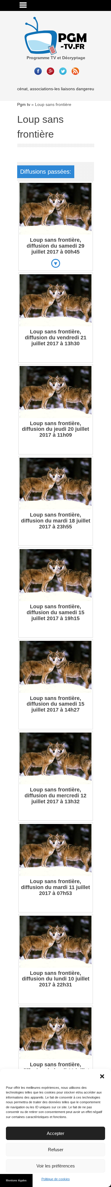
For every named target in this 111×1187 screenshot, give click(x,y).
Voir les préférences (55, 1165)
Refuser (55, 1149)
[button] (102, 1076)
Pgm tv (23, 104)
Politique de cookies (55, 1179)
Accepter (55, 1133)
